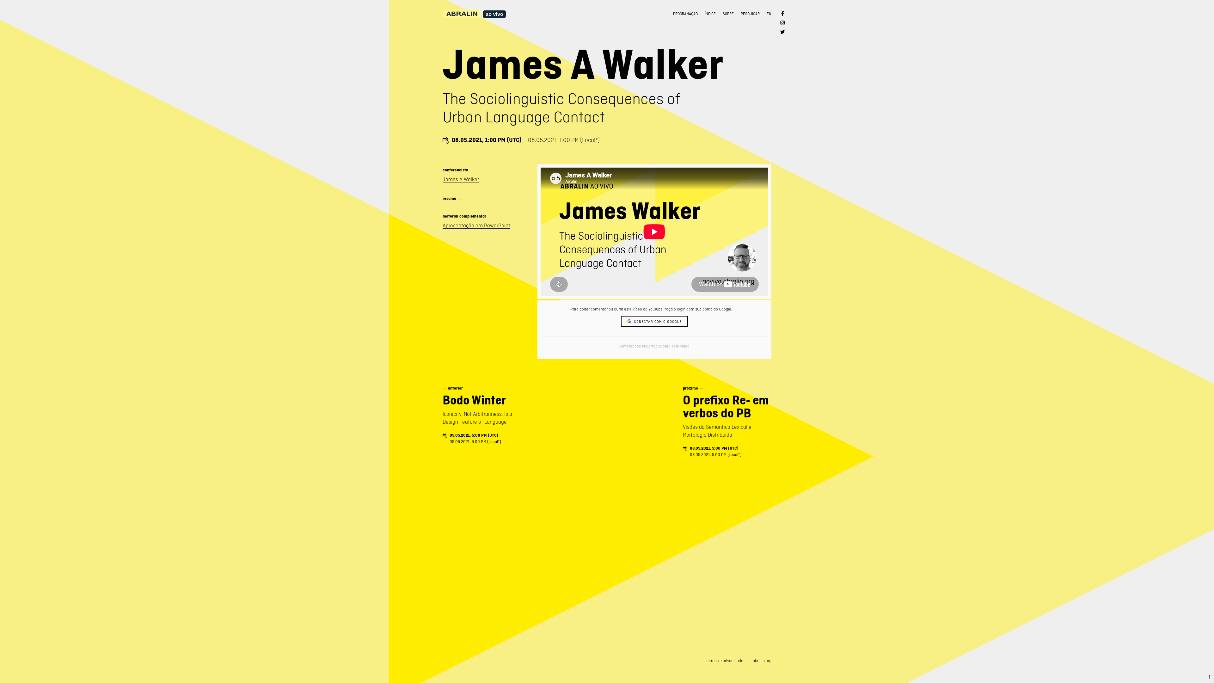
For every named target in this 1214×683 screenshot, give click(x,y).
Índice (710, 14)
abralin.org (762, 660)
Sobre (728, 14)
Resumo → (452, 198)
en (769, 14)
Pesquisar (750, 14)
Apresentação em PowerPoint (476, 225)
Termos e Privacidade (724, 660)
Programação (685, 14)
